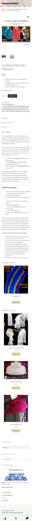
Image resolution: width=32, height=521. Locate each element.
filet (28, 106)
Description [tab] (5, 118)
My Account (5, 518)
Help (4, 497)
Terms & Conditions (8, 495)
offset (18, 107)
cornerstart (10, 106)
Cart (24, 517)
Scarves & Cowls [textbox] (15, 459)
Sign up (3, 482)
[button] (28, 17)
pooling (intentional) (9, 109)
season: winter (5, 111)
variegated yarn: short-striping (22, 111)
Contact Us (6, 500)
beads (5, 106)
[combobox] (16, 459)
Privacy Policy (5, 512)
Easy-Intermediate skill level (20, 106)
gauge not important (7, 107)
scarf (20, 109)
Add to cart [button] (16, 302)
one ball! (23, 107)
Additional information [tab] (8, 122)
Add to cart (12, 96)
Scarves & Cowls (10, 104)
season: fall (25, 109)
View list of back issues (7, 487)
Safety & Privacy (7, 492)
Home (4, 9)
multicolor (14, 107)
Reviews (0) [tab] (4, 127)
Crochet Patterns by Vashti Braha (14, 9)
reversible (16, 109)
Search (16, 518)
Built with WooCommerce (16, 512)
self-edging (11, 111)
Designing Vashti (10, 3)
